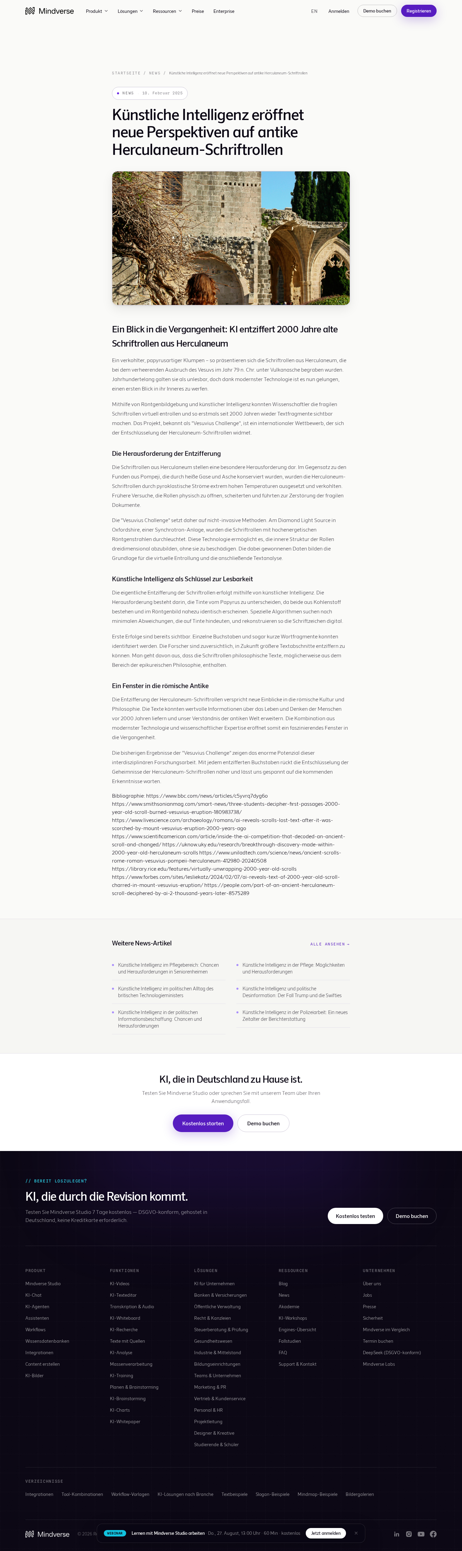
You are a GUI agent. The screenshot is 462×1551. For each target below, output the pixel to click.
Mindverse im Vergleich (386, 1329)
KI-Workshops (293, 1318)
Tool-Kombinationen (82, 1494)
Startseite (126, 73)
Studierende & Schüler (216, 1444)
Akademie (289, 1306)
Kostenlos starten (203, 1123)
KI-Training (121, 1375)
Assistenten (37, 1318)
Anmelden (338, 11)
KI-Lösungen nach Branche (185, 1494)
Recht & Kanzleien (212, 1318)
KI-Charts (120, 1410)
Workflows (35, 1329)
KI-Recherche (124, 1329)
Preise (198, 11)
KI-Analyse (121, 1352)
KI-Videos (120, 1283)
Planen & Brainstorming (134, 1387)
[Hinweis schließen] (356, 1533)
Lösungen (128, 11)
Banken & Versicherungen (220, 1295)
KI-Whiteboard (125, 1318)
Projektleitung (208, 1421)
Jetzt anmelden (326, 1533)
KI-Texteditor (123, 1295)
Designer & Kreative (214, 1433)
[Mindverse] (49, 11)
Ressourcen (164, 11)
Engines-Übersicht (297, 1329)
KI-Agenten (37, 1306)
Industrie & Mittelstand (217, 1352)
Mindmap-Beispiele (318, 1494)
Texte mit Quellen (127, 1341)
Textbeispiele (235, 1494)
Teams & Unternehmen (217, 1375)
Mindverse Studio (43, 1283)
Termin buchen (378, 1341)
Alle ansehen (330, 944)
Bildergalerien (360, 1494)
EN (314, 11)
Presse (369, 1306)
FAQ (283, 1352)
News (155, 73)
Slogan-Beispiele (273, 1494)
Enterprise (223, 11)
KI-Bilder (34, 1375)
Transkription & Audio (132, 1306)
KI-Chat (33, 1295)
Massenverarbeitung (131, 1364)
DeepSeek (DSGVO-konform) (392, 1352)
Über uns (372, 1283)
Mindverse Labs (379, 1364)
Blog (283, 1283)
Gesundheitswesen (213, 1341)
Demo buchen (377, 11)
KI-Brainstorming (128, 1398)
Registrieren (419, 11)
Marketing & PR (210, 1387)
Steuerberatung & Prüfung (221, 1329)
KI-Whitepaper (125, 1421)
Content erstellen (42, 1364)
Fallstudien (290, 1341)
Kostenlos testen (355, 1216)
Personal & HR (208, 1410)
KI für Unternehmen (214, 1283)
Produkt (94, 11)
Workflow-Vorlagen (130, 1494)
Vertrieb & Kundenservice (220, 1398)
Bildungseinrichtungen (217, 1364)
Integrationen (39, 1352)
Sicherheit (373, 1318)
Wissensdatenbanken (47, 1341)
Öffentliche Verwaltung (217, 1306)
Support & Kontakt (298, 1364)
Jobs (367, 1295)
